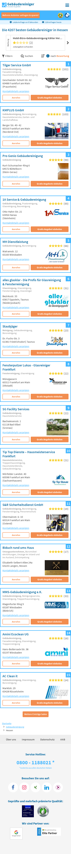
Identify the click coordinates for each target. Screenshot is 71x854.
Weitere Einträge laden (35, 714)
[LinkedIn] (47, 787)
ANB (62, 739)
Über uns (11, 739)
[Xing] (35, 787)
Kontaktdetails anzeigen (15, 91)
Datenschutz (47, 739)
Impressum (28, 739)
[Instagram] (24, 787)
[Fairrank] (58, 787)
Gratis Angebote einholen (49, 143)
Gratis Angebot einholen (49, 97)
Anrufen (16, 97)
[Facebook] (13, 787)
